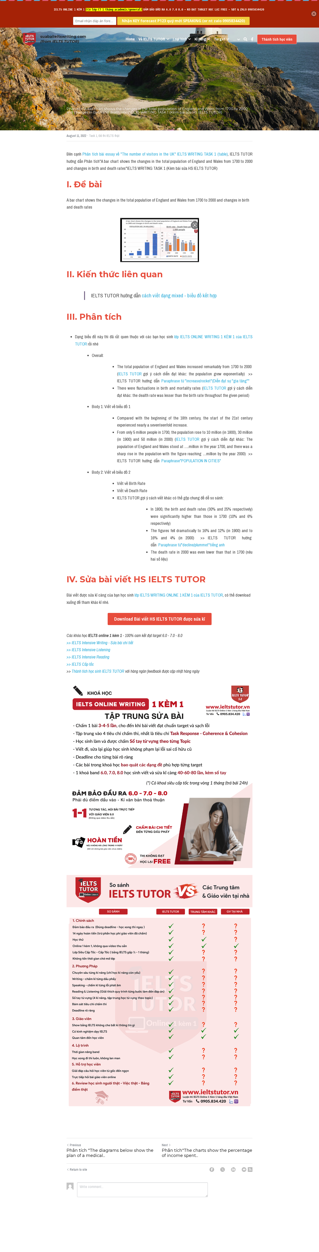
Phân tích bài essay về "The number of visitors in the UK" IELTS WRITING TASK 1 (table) (154, 154)
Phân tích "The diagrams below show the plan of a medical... (110, 1153)
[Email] (244, 1169)
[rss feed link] (250, 1169)
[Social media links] (252, 39)
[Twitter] (222, 1169)
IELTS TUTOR (130, 374)
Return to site (78, 1169)
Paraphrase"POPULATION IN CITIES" (191, 461)
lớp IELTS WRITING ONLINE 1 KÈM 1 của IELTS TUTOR (178, 595)
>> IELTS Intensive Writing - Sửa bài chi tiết (100, 643)
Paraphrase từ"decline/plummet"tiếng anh (191, 545)
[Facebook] (211, 1169)
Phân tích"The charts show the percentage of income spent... (207, 1153)
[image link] (29, 39)
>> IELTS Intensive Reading (88, 657)
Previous (75, 1145)
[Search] (245, 39)
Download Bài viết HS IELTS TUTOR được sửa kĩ (159, 619)
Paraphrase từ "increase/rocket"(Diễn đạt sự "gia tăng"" (205, 381)
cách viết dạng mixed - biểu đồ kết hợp (179, 295)
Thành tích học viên (277, 39)
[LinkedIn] (233, 1169)
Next (165, 1145)
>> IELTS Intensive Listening (88, 650)
